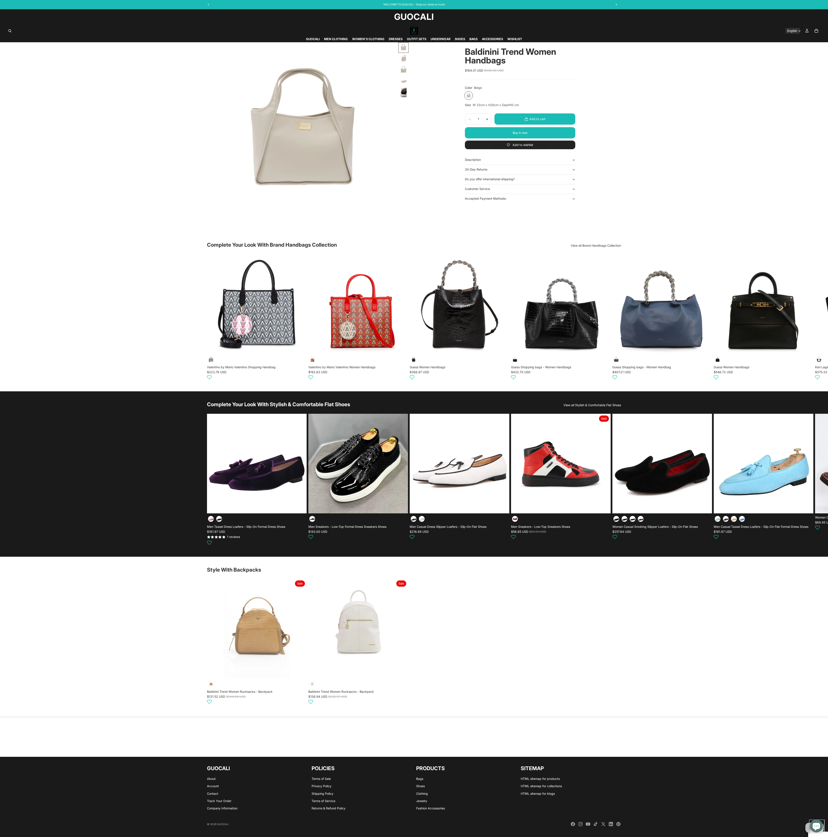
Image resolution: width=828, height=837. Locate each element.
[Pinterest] (618, 824)
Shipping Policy (322, 793)
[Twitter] (603, 824)
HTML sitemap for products (540, 778)
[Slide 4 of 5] (403, 81)
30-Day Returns (476, 169)
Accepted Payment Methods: (486, 198)
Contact (212, 793)
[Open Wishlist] (209, 377)
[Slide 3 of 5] (403, 70)
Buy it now (520, 133)
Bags (419, 778)
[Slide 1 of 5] (403, 47)
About (211, 778)
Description (473, 159)
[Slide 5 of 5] (403, 92)
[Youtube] (588, 824)
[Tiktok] (595, 824)
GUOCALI (223, 824)
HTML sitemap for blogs (538, 793)
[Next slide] (616, 317)
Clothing (422, 793)
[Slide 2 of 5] (403, 59)
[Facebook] (573, 824)
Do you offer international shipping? (490, 179)
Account (213, 786)
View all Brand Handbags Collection (596, 245)
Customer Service (477, 189)
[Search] (10, 31)
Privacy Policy (321, 786)
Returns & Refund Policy (328, 808)
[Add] (300, 347)
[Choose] (300, 507)
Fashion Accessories (430, 808)
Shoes (420, 786)
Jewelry (421, 801)
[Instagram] (580, 824)
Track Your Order (219, 801)
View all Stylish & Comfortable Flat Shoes (592, 405)
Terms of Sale (321, 778)
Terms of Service (323, 801)
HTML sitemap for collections (541, 786)
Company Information (222, 808)
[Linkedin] (610, 824)
